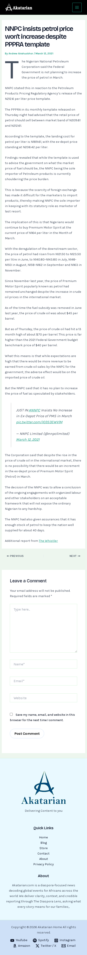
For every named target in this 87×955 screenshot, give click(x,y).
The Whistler (48, 541)
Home (43, 837)
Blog (43, 843)
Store (43, 848)
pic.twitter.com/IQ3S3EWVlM (39, 422)
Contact (43, 853)
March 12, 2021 (27, 439)
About (43, 859)
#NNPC (34, 410)
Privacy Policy (43, 864)
